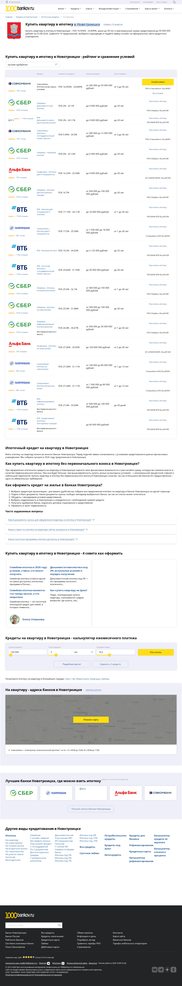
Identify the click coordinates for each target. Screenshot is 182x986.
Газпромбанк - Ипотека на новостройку (43, 366)
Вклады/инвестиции (109, 8)
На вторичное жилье (16, 848)
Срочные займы (89, 853)
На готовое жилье (14, 845)
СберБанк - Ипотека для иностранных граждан (45, 192)
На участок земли (14, 854)
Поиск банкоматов (15, 946)
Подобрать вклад (86, 939)
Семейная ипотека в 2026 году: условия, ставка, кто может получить (28, 570)
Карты (89, 8)
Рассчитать (156, 652)
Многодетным (12, 859)
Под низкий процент (41, 843)
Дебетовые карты (50, 946)
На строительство (14, 851)
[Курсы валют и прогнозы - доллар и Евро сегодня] (155, 969)
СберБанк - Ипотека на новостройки (45, 308)
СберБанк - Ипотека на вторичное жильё (46, 289)
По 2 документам (39, 849)
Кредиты (75, 8)
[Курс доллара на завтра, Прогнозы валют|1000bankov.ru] (161, 969)
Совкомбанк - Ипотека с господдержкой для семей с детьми (45, 134)
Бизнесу (168, 8)
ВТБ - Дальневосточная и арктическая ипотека (46, 120)
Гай (73, 678)
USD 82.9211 (135, 2)
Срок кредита (55, 647)
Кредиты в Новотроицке (27, 17)
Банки (61, 8)
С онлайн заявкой (39, 838)
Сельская (59, 843)
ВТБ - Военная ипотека (47, 250)
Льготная (10, 857)
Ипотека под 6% (63, 857)
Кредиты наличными (52, 936)
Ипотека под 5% (63, 855)
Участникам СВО (63, 838)
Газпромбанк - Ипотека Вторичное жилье (46, 386)
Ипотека (10, 835)
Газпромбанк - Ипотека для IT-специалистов (43, 231)
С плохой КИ (61, 846)
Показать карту (91, 719)
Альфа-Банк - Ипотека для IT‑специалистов (46, 173)
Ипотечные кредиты (50, 17)
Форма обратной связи (77, 963)
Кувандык (95, 678)
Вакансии (93, 963)
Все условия (158, 93)
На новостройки (13, 842)
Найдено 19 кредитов (113, 24)
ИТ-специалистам (64, 840)
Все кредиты (87, 847)
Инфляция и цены (86, 936)
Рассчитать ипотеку (158, 101)
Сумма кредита (15, 647)
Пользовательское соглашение (48, 974)
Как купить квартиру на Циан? (68, 590)
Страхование (132, 8)
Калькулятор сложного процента (162, 852)
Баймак (105, 678)
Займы (44, 943)
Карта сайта (119, 936)
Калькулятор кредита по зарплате (162, 839)
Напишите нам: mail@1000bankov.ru (21, 963)
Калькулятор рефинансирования (141, 859)
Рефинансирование (141, 845)
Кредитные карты (140, 851)
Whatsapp (56, 963)
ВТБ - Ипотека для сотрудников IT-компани (44, 212)
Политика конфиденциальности (19, 974)
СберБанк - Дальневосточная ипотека (45, 106)
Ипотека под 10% (88, 838)
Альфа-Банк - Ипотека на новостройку (46, 347)
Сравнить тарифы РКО (89, 943)
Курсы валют (151, 8)
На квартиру (11, 840)
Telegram (42, 963)
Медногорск (82, 678)
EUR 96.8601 (148, 2)
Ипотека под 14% (88, 840)
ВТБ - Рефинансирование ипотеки (45, 401)
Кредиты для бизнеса (137, 837)
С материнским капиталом (38, 859)
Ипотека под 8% (88, 835)
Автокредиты (113, 854)
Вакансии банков (122, 939)
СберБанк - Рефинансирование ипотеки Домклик (45, 324)
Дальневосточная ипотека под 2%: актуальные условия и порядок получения (69, 570)
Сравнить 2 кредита (110, 664)
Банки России (12, 936)
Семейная (35, 835)
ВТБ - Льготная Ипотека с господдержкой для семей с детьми (45, 270)
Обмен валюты (85, 932)
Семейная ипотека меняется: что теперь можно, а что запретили (27, 593)
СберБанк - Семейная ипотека (46, 153)
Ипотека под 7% (63, 860)
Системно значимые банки (19, 943)
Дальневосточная (64, 835)
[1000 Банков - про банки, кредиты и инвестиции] (167, 969)
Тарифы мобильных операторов (130, 943)
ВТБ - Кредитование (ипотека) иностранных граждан (47, 421)
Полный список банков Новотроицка (91, 808)
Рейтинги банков (14, 939)
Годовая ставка (103, 647)
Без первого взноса (40, 840)
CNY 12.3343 (161, 2)
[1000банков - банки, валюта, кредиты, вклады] (173, 969)
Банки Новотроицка (15, 932)
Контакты (118, 932)
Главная (8, 17)
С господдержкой (39, 846)
